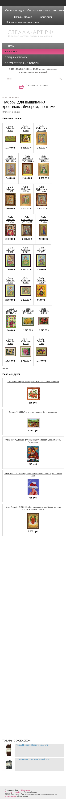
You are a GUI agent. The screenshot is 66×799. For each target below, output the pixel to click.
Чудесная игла (16, 732)
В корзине (30, 85)
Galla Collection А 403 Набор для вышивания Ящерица (10, 131)
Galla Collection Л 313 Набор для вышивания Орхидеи (43, 314)
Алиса (11, 611)
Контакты (58, 10)
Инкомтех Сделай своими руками (29, 645)
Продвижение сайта (13, 792)
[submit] (60, 80)
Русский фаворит (18, 722)
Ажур (10, 607)
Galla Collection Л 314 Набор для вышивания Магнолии (10, 344)
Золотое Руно (16, 635)
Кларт (11, 660)
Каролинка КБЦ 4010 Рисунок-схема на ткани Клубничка (33, 381)
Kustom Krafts (17, 565)
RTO (9, 589)
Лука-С (11, 669)
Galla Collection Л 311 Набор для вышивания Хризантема (28, 314)
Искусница (14, 650)
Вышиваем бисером (20, 616)
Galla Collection (18, 555)
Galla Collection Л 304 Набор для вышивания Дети (10, 284)
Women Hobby (16, 594)
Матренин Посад (18, 679)
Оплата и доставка (38, 10)
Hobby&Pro (14, 560)
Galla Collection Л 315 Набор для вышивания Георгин (25, 344)
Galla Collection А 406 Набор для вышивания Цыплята (25, 131)
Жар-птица (14, 626)
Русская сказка (17, 717)
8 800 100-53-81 (16, 69)
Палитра (12, 698)
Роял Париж (15, 712)
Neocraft (13, 575)
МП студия (14, 684)
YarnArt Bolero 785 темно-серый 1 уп (33, 759)
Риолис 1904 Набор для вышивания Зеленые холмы (33, 412)
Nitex (10, 579)
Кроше (11, 664)
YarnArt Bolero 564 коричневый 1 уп (32, 745)
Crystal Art (15, 546)
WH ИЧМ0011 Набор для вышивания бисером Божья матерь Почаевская (33, 441)
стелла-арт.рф (10, 796)
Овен (10, 693)
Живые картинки (18, 631)
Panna (11, 584)
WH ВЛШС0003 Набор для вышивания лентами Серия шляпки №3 (33, 474)
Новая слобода (17, 688)
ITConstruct (25, 790)
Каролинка (14, 655)
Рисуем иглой (16, 708)
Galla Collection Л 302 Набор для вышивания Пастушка (25, 253)
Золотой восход (18, 640)
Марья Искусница (18, 674)
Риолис (12, 703)
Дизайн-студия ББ (18, 621)
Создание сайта (11, 790)
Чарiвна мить (16, 727)
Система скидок (14, 10)
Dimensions (14, 551)
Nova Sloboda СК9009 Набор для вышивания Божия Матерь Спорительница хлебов (33, 508)
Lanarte (12, 570)
